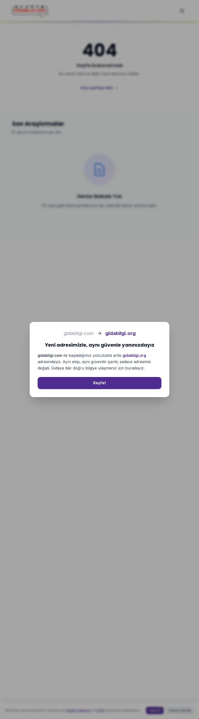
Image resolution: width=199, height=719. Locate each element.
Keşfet (99, 382)
